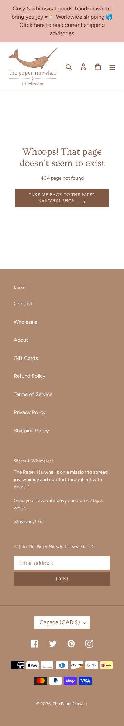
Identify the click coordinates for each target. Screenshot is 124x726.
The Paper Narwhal (70, 703)
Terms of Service (33, 394)
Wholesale (25, 322)
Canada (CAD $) (60, 622)
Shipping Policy (31, 431)
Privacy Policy (30, 412)
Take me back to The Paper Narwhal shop (62, 198)
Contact (23, 304)
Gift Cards (26, 358)
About (21, 340)
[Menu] (112, 66)
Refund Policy (29, 376)
